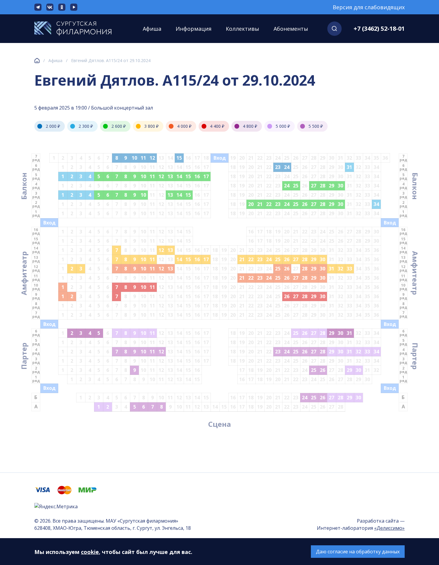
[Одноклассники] (61, 7)
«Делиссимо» (389, 528)
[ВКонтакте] (49, 7)
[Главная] (37, 60)
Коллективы (242, 28)
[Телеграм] (38, 7)
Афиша (152, 28)
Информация (193, 28)
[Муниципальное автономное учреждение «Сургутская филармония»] (79, 28)
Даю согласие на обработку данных (358, 551)
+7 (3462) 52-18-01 (379, 28)
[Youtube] (73, 7)
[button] (334, 28)
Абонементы (291, 28)
